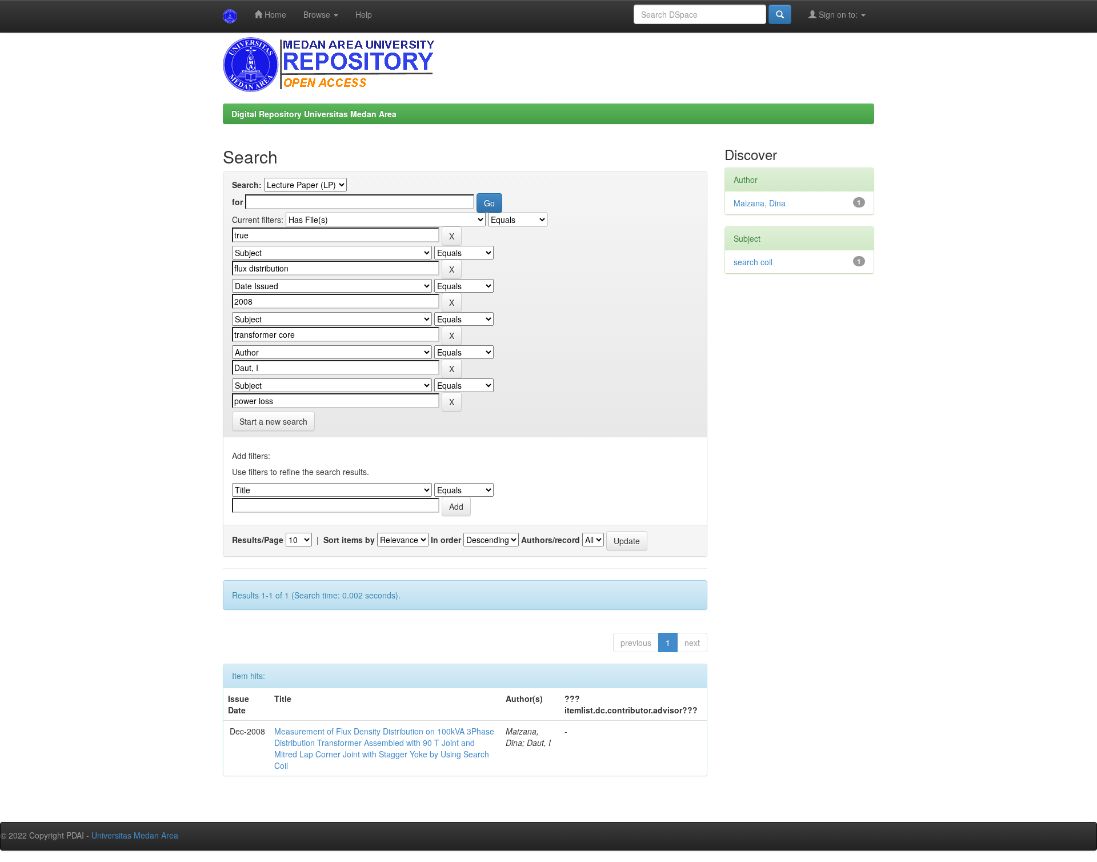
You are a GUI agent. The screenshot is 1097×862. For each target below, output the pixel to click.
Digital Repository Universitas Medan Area (314, 113)
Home (274, 14)
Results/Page (257, 539)
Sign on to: (838, 14)
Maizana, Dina (760, 203)
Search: (247, 184)
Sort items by (349, 539)
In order (446, 539)
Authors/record (550, 539)
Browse (318, 14)
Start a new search (273, 421)
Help (363, 14)
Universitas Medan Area (134, 835)
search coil (753, 262)
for (237, 201)
